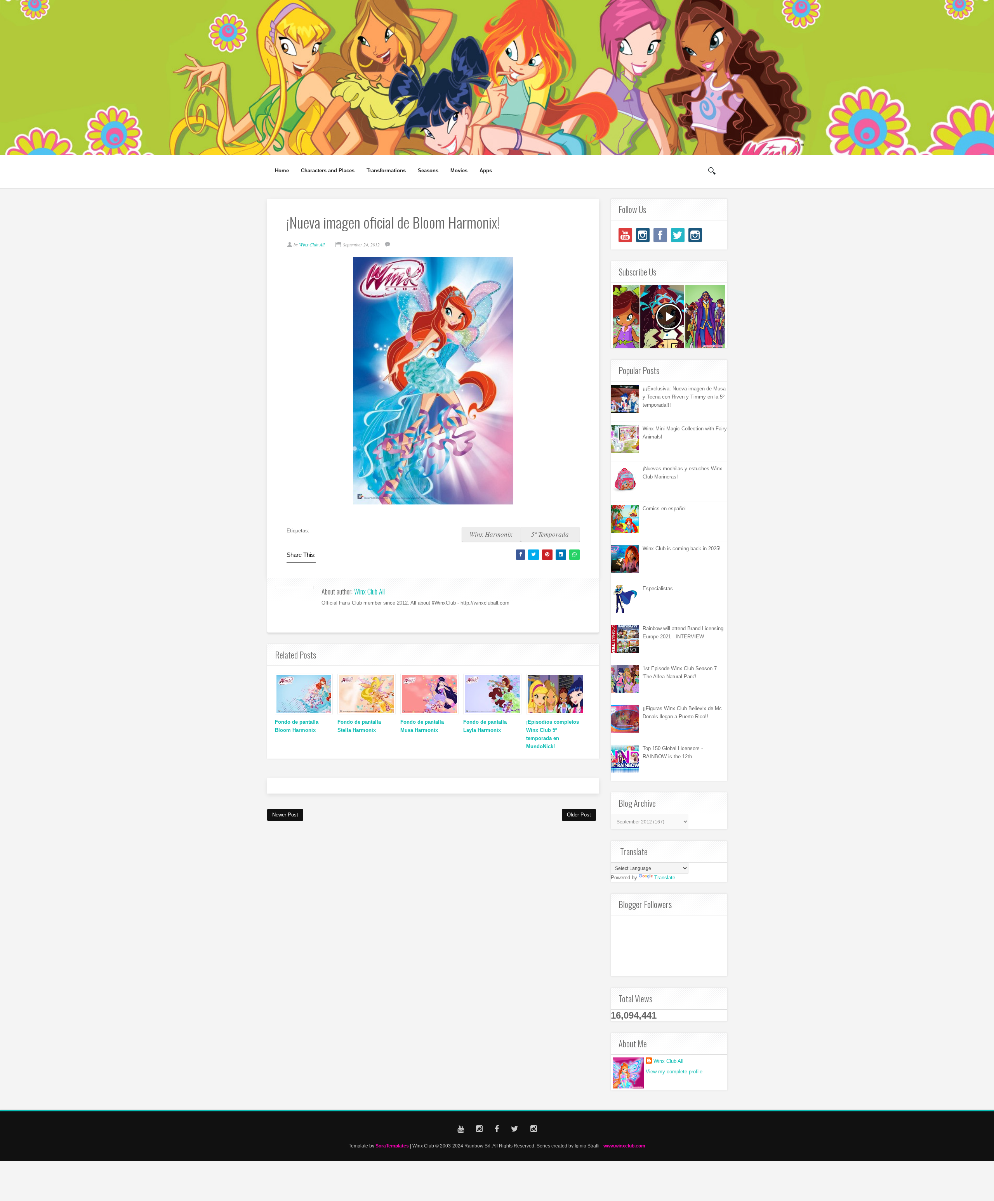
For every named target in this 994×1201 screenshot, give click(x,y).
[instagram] (643, 235)
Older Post (579, 815)
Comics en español (664, 508)
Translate (664, 877)
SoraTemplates (392, 1145)
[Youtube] (625, 235)
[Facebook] (660, 235)
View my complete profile (674, 1071)
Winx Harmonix (491, 534)
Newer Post (285, 815)
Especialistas (658, 588)
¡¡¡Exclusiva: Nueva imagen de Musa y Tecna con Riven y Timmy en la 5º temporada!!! (684, 397)
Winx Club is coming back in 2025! (682, 548)
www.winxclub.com (624, 1145)
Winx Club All (369, 591)
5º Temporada (550, 534)
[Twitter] (678, 235)
